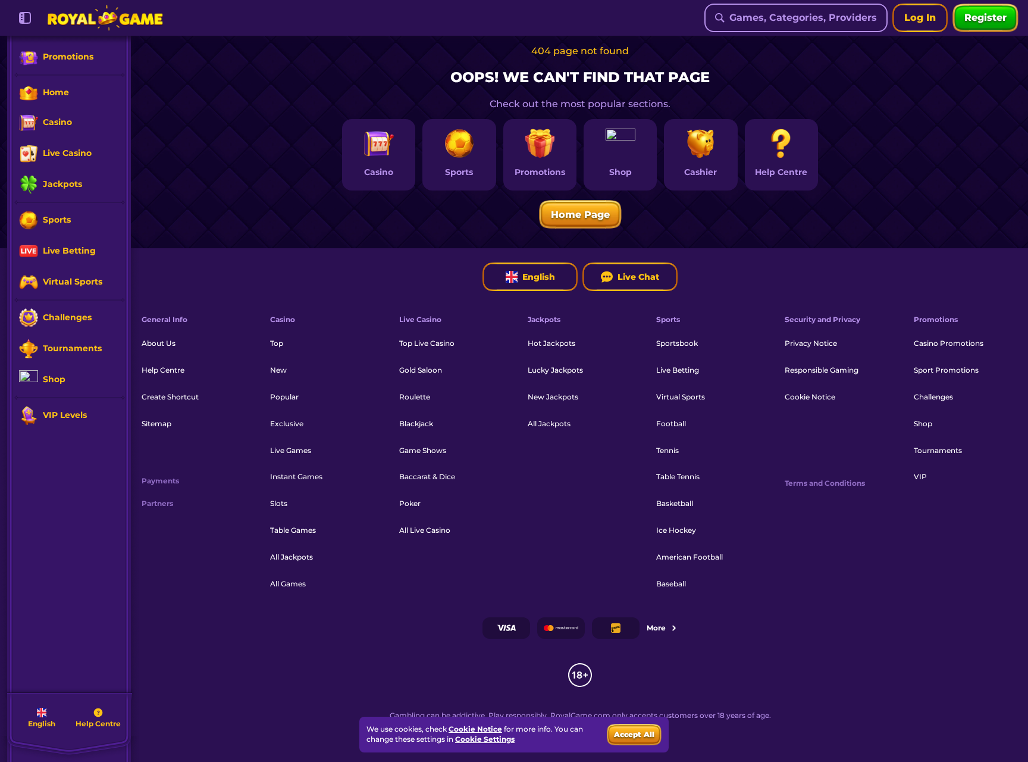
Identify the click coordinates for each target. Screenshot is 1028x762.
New (278, 370)
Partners (157, 503)
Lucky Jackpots (555, 370)
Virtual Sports (680, 396)
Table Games (293, 530)
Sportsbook (677, 343)
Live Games (290, 450)
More (656, 627)
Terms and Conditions (825, 483)
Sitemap (156, 423)
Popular (284, 396)
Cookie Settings (485, 739)
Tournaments (938, 450)
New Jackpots (553, 396)
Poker (410, 503)
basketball (674, 503)
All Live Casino (424, 530)
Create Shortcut (170, 396)
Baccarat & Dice (427, 476)
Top (276, 343)
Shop (923, 423)
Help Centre (163, 370)
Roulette (414, 396)
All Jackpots (291, 556)
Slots (278, 503)
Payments (160, 481)
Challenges (933, 396)
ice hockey (676, 530)
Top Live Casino (427, 343)
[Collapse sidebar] (25, 18)
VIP (920, 476)
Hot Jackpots (551, 343)
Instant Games (296, 476)
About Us (158, 343)
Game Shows (422, 450)
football (671, 423)
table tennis (678, 476)
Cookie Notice (810, 396)
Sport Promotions (946, 370)
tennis (667, 450)
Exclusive (286, 423)
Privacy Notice (811, 343)
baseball (671, 583)
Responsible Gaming (821, 370)
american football (689, 556)
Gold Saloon (420, 370)
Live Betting (677, 370)
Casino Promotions (948, 343)
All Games (288, 583)
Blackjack (416, 423)
